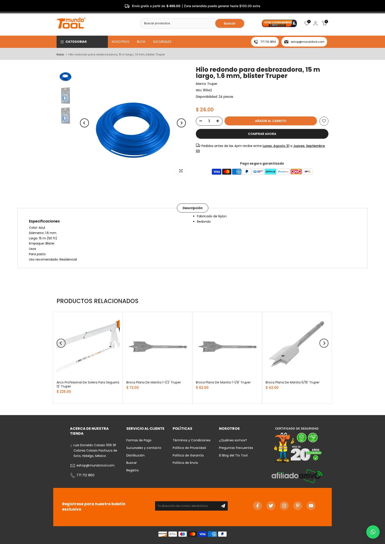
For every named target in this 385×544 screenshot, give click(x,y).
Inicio (60, 54)
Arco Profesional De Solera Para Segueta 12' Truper (88, 384)
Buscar (131, 462)
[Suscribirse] (223, 506)
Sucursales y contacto (143, 448)
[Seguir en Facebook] (257, 505)
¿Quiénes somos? (233, 440)
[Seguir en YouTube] (311, 505)
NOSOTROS (120, 41)
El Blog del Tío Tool (233, 455)
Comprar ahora (262, 133)
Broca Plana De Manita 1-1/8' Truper (223, 382)
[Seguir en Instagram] (284, 505)
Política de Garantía (188, 455)
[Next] (181, 122)
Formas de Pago (139, 440)
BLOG (141, 41)
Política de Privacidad (189, 448)
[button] (373, 532)
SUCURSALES (162, 41)
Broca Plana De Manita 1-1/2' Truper (153, 382)
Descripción (193, 208)
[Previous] (84, 122)
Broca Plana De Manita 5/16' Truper (292, 382)
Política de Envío (185, 462)
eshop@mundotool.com (307, 42)
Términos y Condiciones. (192, 440)
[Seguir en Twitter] (270, 505)
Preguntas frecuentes (236, 448)
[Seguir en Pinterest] (297, 505)
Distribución (135, 455)
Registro (132, 470)
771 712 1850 (268, 42)
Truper (212, 83)
